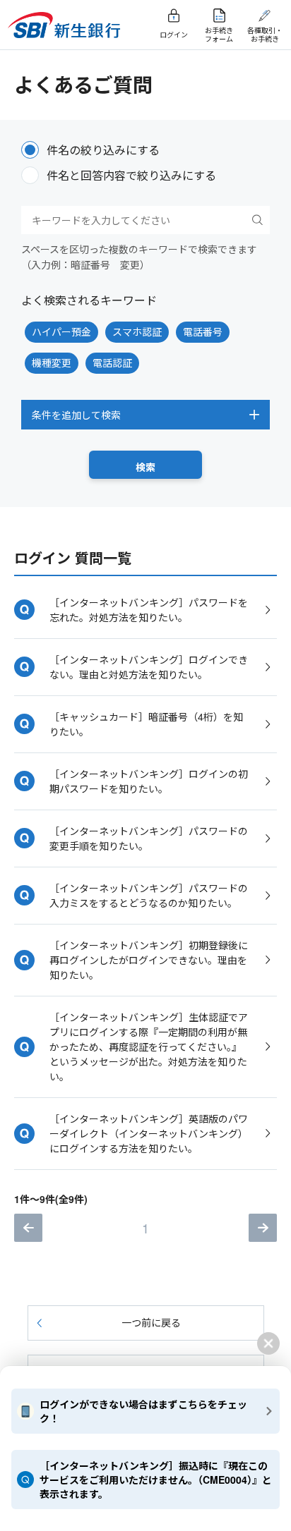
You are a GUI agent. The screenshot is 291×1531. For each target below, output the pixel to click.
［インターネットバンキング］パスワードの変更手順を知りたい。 (148, 838)
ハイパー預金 (61, 331)
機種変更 (51, 362)
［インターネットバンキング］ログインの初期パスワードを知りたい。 (148, 781)
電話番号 (202, 331)
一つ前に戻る (151, 1322)
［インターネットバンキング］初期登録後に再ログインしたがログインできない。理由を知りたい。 (148, 960)
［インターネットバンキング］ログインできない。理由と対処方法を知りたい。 (148, 666)
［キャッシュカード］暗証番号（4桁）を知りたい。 (146, 723)
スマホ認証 (137, 331)
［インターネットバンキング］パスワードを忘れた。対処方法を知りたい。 (148, 609)
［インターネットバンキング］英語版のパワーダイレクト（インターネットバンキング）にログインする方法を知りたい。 (148, 1133)
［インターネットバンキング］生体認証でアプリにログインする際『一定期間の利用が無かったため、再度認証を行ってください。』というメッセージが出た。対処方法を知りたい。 (148, 1046)
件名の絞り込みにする (103, 150)
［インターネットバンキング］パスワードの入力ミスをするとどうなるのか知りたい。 (148, 895)
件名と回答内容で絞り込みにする (131, 175)
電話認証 (112, 362)
